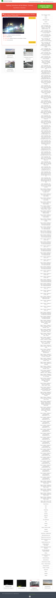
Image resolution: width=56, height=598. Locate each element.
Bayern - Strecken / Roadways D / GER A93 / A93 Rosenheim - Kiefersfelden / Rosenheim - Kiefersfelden (46, 380)
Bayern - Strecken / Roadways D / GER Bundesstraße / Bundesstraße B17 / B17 (46, 426)
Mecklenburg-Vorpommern (46, 535)
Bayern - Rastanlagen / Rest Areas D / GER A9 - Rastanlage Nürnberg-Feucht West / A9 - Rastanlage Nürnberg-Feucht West (45, 153)
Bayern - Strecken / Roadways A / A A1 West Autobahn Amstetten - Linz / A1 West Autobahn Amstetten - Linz (46, 190)
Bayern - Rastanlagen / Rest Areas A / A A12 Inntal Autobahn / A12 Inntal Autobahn (46, 35)
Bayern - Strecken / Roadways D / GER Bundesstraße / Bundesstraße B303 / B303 (46, 462)
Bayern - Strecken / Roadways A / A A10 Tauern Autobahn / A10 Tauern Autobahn (46, 194)
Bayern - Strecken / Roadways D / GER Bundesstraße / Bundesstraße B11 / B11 (46, 414)
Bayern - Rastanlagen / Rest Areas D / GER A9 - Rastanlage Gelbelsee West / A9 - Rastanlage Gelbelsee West (46, 112)
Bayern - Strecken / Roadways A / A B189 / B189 (46, 274)
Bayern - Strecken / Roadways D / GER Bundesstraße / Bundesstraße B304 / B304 (46, 466)
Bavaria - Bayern (46, 23)
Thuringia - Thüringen (46, 567)
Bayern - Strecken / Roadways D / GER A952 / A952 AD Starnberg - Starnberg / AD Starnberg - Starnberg (46, 394)
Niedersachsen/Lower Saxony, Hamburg (46, 540)
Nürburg (46, 552)
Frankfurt (46, 517)
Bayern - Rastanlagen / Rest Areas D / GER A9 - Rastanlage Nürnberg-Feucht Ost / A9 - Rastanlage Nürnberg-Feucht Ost (46, 148)
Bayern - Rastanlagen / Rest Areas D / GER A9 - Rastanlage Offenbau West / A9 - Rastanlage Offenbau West (46, 163)
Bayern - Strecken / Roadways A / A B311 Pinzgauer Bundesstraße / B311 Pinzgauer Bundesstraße (46, 284)
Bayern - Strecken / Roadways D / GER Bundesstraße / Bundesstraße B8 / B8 (46, 474)
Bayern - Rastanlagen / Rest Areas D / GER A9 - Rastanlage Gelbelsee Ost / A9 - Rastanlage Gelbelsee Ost (46, 107)
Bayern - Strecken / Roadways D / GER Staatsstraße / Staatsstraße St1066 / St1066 (46, 482)
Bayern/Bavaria (45, 503)
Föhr (46, 521)
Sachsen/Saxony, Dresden (46, 561)
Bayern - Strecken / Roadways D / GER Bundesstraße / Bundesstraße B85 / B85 (46, 478)
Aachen (46, 17)
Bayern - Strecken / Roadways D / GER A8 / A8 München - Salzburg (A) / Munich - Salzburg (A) (46, 355)
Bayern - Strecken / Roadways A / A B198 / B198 (46, 277)
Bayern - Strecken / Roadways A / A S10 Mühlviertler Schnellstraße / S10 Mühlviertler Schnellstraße (45, 313)
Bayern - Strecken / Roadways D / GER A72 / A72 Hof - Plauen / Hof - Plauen (46, 346)
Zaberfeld (45, 573)
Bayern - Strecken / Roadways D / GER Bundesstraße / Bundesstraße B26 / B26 (46, 442)
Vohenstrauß (46, 569)
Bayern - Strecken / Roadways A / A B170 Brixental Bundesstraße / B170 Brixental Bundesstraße (46, 242)
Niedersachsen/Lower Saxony (46, 537)
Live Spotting (46, 531)
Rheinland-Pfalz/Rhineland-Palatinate (46, 555)
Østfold (46, 575)
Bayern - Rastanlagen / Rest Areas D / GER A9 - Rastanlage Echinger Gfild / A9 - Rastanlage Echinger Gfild (46, 87)
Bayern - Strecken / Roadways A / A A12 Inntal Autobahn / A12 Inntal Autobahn (46, 198)
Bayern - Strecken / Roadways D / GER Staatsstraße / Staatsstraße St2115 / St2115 (46, 490)
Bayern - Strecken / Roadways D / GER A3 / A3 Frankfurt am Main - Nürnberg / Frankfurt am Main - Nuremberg (46, 322)
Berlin (46, 505)
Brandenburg (46, 509)
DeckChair (46, 513)
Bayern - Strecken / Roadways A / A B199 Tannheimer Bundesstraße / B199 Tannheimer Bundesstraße (45, 280)
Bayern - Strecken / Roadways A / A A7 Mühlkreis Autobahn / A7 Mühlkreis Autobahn (46, 211)
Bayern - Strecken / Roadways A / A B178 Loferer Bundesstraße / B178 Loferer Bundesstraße (46, 263)
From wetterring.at (46, 519)
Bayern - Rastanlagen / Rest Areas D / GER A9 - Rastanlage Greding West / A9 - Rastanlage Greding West (46, 122)
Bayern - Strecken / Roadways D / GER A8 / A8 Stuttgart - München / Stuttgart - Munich (46, 359)
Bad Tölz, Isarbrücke (28, 69)
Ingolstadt (45, 529)
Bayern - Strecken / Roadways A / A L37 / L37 (46, 301)
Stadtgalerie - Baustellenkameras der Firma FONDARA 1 (34, 590)
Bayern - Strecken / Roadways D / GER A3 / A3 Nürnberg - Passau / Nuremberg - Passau (46, 326)
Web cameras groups (48, 1)
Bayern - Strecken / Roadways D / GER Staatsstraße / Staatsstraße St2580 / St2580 (46, 498)
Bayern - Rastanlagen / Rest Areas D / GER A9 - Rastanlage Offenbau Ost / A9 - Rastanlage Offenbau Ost (46, 158)
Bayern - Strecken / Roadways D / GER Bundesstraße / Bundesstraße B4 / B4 (46, 470)
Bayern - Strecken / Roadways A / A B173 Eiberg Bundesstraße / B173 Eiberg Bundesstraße (46, 253)
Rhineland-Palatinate (46, 557)
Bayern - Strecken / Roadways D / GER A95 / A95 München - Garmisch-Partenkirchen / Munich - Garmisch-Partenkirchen (46, 389)
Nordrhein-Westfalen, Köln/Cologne (46, 544)
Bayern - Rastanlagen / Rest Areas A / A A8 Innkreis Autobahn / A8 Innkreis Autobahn (46, 53)
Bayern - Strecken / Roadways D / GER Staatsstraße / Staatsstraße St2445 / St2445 (46, 494)
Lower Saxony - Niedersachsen (46, 533)
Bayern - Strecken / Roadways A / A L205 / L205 (46, 291)
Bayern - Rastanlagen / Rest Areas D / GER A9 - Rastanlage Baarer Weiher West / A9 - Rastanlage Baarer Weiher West (46, 77)
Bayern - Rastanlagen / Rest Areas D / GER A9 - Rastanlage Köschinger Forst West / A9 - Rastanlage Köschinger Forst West (46, 142)
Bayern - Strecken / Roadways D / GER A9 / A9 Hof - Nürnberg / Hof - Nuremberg (46, 363)
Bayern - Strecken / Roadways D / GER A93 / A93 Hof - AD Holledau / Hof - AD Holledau (46, 375)
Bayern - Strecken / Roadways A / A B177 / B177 (46, 260)
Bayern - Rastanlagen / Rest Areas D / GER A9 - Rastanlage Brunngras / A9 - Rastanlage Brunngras (46, 82)
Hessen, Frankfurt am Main (46, 527)
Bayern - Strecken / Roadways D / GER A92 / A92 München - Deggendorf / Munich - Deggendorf (46, 371)
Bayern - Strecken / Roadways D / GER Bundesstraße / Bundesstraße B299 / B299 (46, 450)
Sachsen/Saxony (46, 559)
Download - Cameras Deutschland (45, 6)
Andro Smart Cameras (7, 1)
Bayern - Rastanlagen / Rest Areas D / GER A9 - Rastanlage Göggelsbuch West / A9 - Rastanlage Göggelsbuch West (46, 132)
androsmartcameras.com (35, 1)
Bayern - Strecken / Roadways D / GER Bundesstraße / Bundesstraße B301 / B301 (46, 458)
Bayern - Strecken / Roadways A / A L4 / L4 (46, 304)
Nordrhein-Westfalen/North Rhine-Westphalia (46, 547)
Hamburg (46, 523)
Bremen (46, 511)
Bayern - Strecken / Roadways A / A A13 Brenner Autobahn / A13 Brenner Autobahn (46, 202)
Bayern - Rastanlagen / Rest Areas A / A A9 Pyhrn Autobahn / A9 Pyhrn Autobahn (46, 57)
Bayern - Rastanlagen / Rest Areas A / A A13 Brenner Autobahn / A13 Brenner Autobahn (46, 39)
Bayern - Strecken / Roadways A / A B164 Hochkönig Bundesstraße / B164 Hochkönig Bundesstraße (46, 235)
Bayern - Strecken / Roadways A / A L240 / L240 (46, 294)
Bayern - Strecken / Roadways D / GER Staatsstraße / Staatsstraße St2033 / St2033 (46, 486)
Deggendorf (46, 515)
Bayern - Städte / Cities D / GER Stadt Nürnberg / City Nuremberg (46, 501)
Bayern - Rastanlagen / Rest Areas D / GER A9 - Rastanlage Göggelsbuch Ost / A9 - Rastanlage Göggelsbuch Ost (46, 127)
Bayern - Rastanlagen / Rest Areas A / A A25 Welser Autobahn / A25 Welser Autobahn (46, 49)
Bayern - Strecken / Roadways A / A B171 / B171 (46, 246)
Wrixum (46, 571)
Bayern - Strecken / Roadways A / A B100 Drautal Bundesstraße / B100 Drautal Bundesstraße (46, 223)
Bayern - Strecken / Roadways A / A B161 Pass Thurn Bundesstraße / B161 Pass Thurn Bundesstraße (45, 231)
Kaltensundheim (21, 588)
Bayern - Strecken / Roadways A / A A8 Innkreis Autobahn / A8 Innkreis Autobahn (46, 215)
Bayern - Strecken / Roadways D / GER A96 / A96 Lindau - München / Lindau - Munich (46, 398)
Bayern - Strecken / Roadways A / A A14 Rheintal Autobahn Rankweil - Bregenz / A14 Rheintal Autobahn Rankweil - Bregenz (46, 207)
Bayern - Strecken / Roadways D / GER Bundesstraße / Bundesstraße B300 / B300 (46, 454)
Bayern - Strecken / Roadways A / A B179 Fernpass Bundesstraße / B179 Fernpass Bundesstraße (46, 267)
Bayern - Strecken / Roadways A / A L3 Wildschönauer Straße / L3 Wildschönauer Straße (46, 297)
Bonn (46, 507)
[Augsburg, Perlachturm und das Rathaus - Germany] (13, 25)
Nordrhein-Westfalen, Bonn (46, 542)
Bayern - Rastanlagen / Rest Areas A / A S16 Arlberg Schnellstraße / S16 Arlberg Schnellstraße (45, 62)
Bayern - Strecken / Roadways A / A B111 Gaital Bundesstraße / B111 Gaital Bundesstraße (46, 227)
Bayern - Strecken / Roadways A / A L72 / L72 (46, 310)
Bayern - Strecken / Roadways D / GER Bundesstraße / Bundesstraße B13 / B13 (46, 422)
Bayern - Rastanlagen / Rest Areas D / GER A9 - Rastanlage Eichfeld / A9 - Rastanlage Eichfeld (46, 92)
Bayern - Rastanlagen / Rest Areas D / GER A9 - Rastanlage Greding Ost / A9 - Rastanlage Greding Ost (46, 117)
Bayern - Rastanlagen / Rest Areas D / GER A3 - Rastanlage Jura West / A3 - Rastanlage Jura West (46, 67)
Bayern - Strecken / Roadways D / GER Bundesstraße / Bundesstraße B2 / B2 (46, 434)
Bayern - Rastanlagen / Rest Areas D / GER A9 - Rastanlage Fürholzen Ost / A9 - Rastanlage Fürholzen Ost (46, 97)
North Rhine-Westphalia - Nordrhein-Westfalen (46, 550)
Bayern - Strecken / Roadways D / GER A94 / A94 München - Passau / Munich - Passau (46, 384)
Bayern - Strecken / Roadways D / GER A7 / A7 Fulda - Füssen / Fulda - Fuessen (46, 334)
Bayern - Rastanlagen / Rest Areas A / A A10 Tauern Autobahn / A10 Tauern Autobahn (46, 31)
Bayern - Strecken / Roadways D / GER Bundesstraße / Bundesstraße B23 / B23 (46, 438)
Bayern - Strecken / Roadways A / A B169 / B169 (46, 239)
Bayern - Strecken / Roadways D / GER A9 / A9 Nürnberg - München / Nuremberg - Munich (46, 367)
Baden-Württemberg (46, 19)
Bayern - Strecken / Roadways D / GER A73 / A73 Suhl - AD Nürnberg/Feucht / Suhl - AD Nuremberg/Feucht (46, 351)
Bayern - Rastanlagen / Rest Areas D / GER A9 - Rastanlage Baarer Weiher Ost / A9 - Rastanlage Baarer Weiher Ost (46, 72)
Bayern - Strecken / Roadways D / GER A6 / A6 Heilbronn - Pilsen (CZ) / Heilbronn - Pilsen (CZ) (46, 330)
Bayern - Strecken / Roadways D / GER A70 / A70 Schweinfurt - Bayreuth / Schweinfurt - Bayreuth (46, 338)
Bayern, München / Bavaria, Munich (46, 15)
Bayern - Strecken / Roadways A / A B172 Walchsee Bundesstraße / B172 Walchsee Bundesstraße (46, 249)
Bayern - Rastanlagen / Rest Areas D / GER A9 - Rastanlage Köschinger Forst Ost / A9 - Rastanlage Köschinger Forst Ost (46, 137)
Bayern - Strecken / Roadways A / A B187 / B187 (46, 271)
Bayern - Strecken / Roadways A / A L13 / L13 (46, 288)
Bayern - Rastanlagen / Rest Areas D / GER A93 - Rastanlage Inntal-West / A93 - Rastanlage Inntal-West (46, 185)
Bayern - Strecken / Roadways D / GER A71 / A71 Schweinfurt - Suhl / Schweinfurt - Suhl (46, 342)
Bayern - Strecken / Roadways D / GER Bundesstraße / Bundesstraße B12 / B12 (46, 418)
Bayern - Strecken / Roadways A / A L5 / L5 (46, 307)
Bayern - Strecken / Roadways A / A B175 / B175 (46, 257)
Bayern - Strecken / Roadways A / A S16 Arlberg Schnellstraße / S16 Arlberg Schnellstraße (46, 317)
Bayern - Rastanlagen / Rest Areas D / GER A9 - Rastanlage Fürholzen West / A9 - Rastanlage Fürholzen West (46, 102)
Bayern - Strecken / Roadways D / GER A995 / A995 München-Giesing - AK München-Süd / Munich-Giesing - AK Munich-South (46, 409)
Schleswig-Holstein (46, 565)
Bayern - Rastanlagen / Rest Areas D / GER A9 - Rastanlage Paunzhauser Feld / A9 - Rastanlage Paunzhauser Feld (46, 168)
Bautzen (46, 21)
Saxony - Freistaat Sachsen (46, 563)
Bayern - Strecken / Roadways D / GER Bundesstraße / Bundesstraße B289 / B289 (46, 446)
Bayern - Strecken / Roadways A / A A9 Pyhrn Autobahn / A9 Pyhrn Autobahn (46, 219)
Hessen (46, 525)
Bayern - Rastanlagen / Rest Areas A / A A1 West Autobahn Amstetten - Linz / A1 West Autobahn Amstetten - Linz (46, 27)
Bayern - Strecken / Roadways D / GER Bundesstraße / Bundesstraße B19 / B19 (46, 430)
